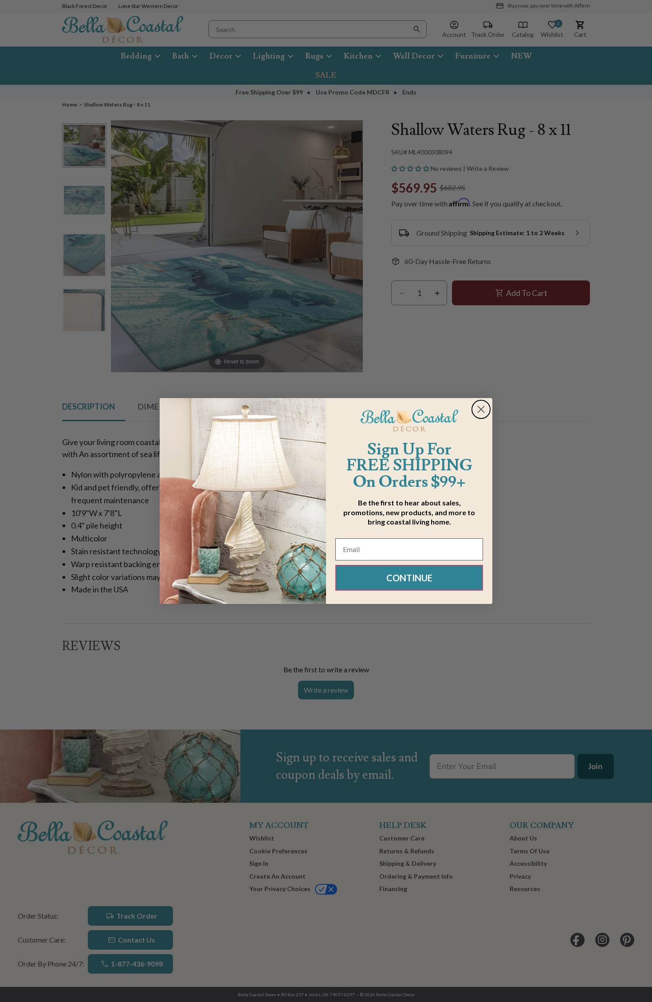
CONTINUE (409, 577)
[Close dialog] (481, 409)
